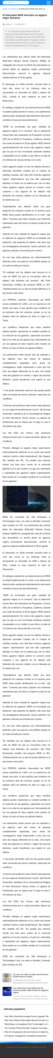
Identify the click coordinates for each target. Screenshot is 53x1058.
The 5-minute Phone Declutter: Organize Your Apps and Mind (27, 1028)
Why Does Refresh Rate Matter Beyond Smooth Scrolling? (27, 1020)
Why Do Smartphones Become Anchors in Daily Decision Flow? (27, 1032)
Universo (13, 9)
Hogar (5, 9)
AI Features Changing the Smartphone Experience (26, 1036)
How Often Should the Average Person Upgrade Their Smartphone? (27, 1016)
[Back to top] (50, 949)
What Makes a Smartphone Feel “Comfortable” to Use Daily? (27, 1024)
